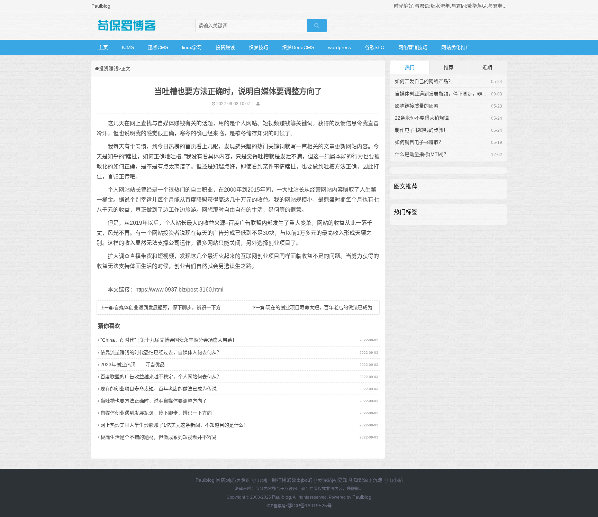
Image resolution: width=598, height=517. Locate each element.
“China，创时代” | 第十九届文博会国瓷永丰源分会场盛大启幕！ (168, 340)
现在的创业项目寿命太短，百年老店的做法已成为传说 (158, 388)
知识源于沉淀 (367, 480)
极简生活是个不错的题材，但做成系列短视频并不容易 (158, 437)
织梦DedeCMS (298, 47)
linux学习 (192, 47)
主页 (103, 47)
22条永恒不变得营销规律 (422, 118)
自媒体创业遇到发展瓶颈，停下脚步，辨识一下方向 (156, 413)
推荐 (448, 67)
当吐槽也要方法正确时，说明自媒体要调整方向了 (153, 401)
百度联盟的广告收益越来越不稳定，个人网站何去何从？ (160, 376)
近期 (487, 67)
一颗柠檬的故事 (284, 480)
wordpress (339, 47)
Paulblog (205, 480)
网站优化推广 (455, 47)
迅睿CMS (158, 47)
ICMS (128, 47)
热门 (410, 67)
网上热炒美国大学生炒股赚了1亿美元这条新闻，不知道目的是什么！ (174, 425)
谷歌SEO (374, 47)
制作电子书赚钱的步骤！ (421, 130)
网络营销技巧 (412, 47)
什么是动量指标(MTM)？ (421, 154)
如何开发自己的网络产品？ (424, 81)
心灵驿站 (241, 480)
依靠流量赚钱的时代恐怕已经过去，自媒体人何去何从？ (160, 352)
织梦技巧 (258, 47)
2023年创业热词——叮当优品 (132, 364)
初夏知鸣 (342, 480)
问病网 (223, 480)
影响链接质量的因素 (416, 106)
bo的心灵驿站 (317, 480)
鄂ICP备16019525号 (309, 505)
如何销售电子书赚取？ (419, 142)
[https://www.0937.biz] (126, 26)
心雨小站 (393, 480)
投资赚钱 (225, 47)
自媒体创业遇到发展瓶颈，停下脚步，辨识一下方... (450, 93)
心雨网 (259, 480)
